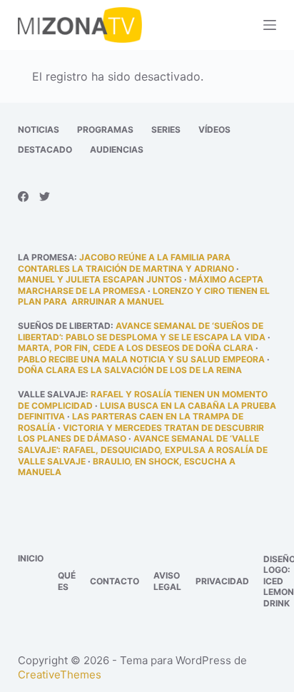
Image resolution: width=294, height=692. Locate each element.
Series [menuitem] (166, 129)
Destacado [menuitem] (45, 149)
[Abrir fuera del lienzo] (269, 25)
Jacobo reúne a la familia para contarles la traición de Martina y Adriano (126, 263)
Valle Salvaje (52, 394)
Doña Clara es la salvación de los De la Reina (130, 370)
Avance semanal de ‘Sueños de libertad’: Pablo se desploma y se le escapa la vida (141, 331)
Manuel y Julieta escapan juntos (100, 279)
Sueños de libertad (64, 325)
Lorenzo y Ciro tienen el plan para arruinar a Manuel (144, 296)
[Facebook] (23, 196)
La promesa (46, 257)
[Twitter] (44, 196)
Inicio (31, 558)
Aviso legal (167, 581)
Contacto (114, 581)
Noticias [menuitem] (38, 129)
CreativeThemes (59, 674)
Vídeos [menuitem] (214, 129)
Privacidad (222, 581)
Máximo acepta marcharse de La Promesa (140, 285)
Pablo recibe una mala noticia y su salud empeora (141, 359)
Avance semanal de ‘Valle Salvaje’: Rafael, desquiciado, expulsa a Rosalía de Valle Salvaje (143, 449)
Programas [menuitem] (105, 129)
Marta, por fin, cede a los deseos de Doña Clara (135, 347)
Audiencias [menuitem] (116, 149)
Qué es (67, 581)
